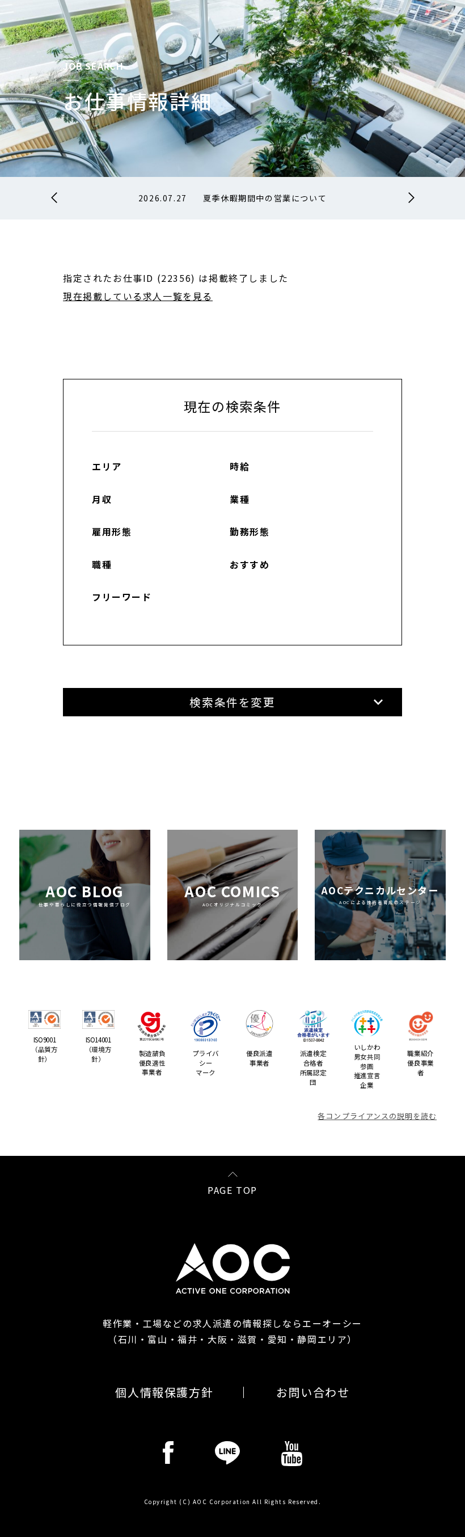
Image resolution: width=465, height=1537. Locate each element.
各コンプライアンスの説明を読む (377, 1115)
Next (411, 198)
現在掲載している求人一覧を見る (138, 296)
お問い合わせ (313, 1392)
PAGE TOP (232, 1188)
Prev (54, 198)
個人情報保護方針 (164, 1392)
